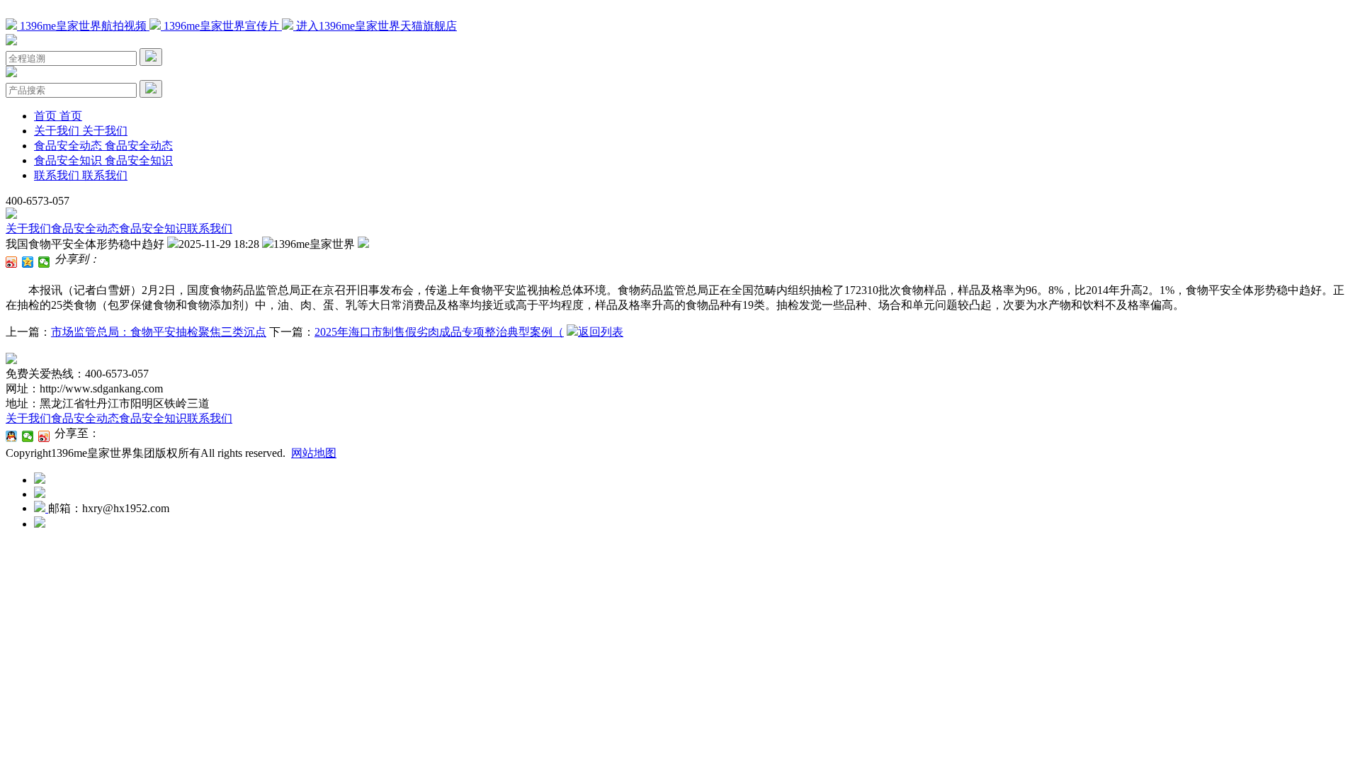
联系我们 (209, 228)
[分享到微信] (44, 262)
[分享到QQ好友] (12, 436)
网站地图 (313, 453)
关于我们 (28, 228)
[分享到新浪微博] (12, 262)
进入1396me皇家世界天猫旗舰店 (375, 26)
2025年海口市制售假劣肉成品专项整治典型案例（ (439, 332)
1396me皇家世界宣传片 (221, 26)
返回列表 (600, 332)
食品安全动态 (85, 228)
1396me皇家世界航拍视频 (83, 26)
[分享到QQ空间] (28, 262)
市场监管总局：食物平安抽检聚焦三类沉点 (158, 332)
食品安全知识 (153, 228)
